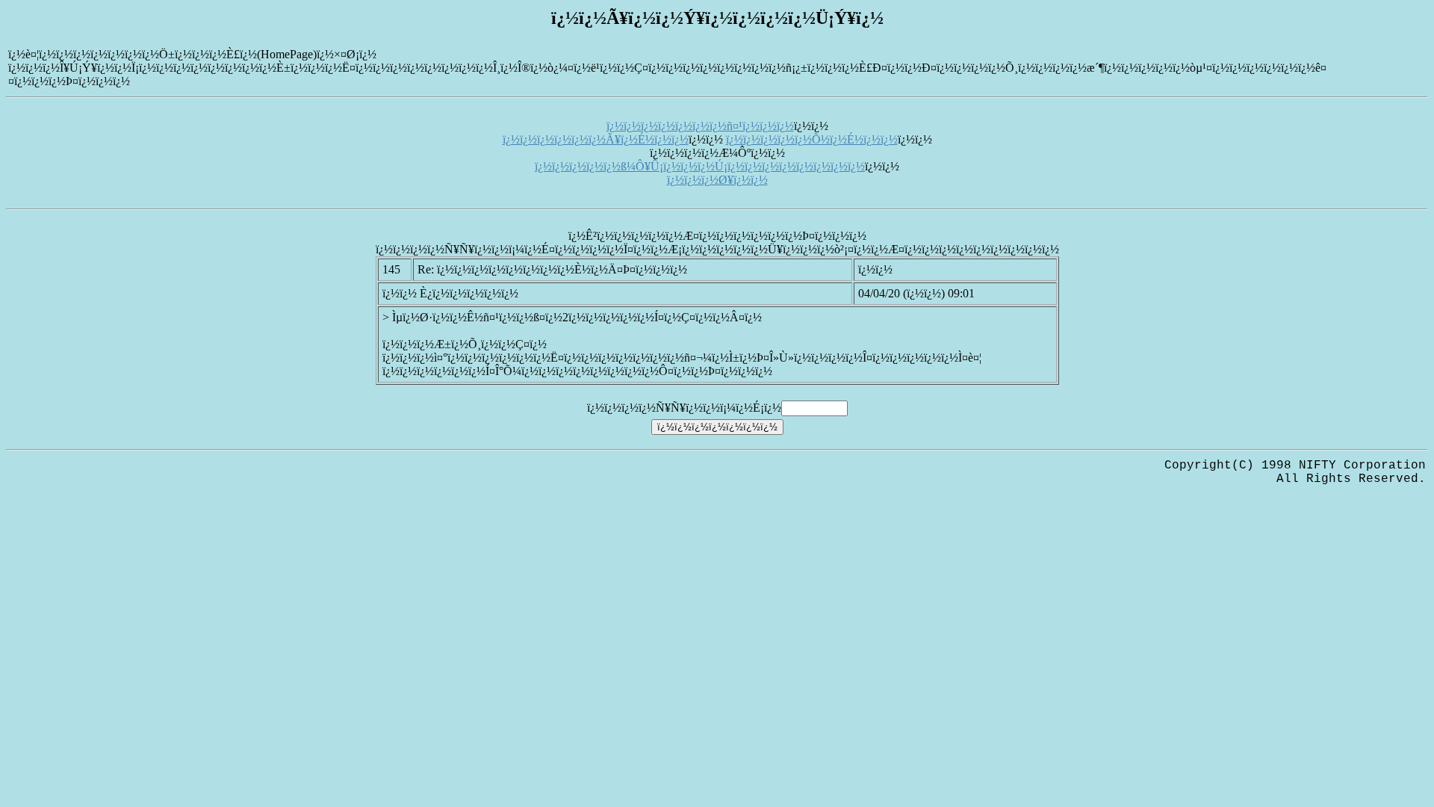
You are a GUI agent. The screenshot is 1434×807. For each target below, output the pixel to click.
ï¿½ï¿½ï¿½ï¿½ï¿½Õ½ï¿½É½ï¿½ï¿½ (812, 139)
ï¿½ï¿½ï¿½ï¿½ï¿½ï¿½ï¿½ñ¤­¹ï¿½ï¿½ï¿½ (700, 126)
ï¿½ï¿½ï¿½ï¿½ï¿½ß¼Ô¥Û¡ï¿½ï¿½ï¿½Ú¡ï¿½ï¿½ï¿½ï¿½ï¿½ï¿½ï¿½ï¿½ (700, 166)
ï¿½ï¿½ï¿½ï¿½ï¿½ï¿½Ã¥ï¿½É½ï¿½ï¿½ (596, 139)
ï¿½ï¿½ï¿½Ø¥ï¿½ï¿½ (717, 179)
